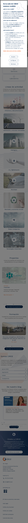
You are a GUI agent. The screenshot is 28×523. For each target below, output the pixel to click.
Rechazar (13, 64)
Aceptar (13, 56)
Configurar (13, 60)
